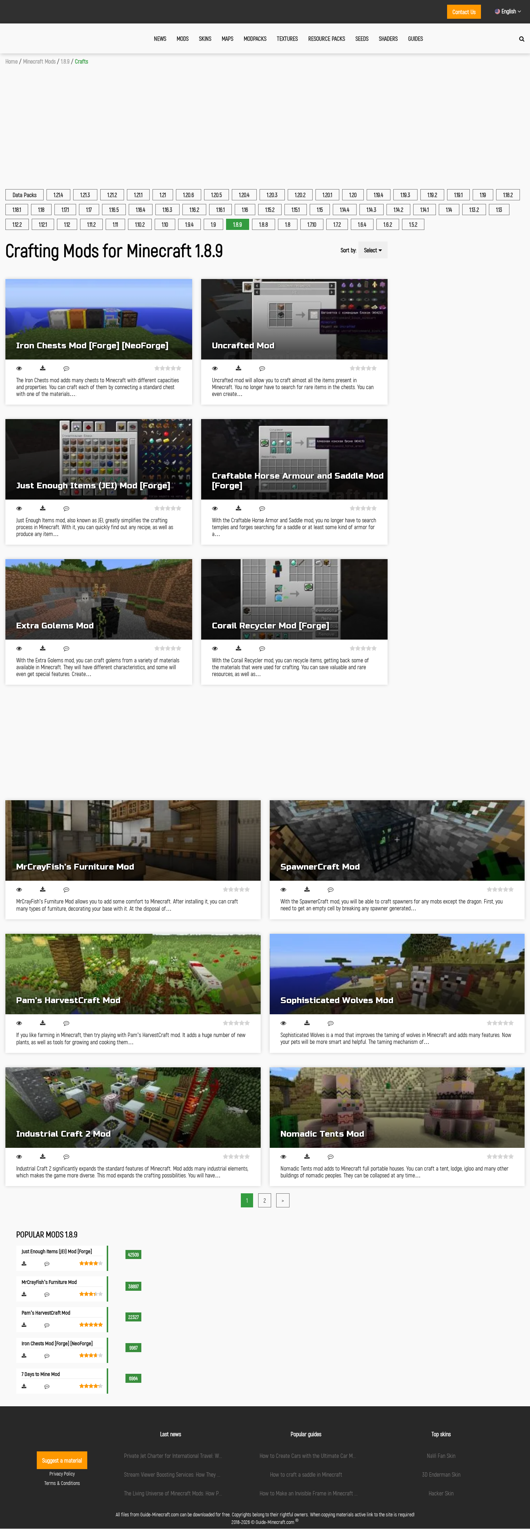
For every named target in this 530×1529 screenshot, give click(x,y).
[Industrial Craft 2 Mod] (133, 1107)
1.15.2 (269, 209)
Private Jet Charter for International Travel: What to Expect (185, 1455)
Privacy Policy (62, 1474)
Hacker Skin (441, 1493)
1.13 (499, 209)
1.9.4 (189, 224)
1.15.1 (296, 209)
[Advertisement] (265, 118)
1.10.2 (140, 224)
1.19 (483, 194)
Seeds (361, 38)
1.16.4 (140, 209)
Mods (183, 38)
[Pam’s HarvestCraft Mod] (133, 974)
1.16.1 (220, 209)
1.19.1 (458, 194)
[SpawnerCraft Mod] (397, 840)
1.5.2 (413, 224)
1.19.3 (405, 194)
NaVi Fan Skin (441, 1455)
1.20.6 (188, 194)
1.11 (115, 224)
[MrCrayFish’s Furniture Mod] (133, 840)
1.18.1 (17, 209)
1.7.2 (337, 224)
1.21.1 (138, 194)
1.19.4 (378, 194)
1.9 (213, 224)
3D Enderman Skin (441, 1474)
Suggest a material (62, 1460)
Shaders (388, 38)
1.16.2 (194, 209)
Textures (287, 38)
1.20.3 (272, 194)
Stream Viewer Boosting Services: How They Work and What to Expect (197, 1474)
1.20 (353, 194)
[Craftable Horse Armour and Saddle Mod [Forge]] (294, 459)
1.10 (165, 224)
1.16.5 (114, 209)
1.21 (163, 194)
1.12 (67, 224)
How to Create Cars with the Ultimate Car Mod (309, 1455)
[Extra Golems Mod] (98, 599)
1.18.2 (508, 194)
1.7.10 (312, 224)
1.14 (449, 209)
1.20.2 (300, 194)
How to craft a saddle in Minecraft (306, 1474)
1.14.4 (344, 209)
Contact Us (464, 11)
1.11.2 (91, 224)
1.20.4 (244, 194)
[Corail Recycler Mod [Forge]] (294, 599)
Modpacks (255, 38)
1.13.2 (474, 209)
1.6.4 (362, 224)
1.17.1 (65, 209)
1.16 (245, 209)
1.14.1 (424, 209)
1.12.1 (43, 224)
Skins (205, 38)
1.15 (320, 209)
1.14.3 (371, 209)
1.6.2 (388, 224)
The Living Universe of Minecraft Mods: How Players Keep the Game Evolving (203, 1493)
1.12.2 (17, 224)
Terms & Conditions (62, 1483)
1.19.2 (432, 194)
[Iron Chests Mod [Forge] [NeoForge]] (98, 319)
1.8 (287, 224)
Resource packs (326, 38)
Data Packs (24, 194)
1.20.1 (327, 194)
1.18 (41, 209)
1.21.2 (112, 194)
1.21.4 (58, 194)
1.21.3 (85, 194)
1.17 (89, 209)
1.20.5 (216, 194)
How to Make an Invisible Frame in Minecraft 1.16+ (311, 1493)
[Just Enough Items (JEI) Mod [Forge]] (98, 459)
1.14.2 (398, 209)
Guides (415, 38)
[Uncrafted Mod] (294, 319)
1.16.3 (167, 209)
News (160, 38)
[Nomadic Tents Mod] (397, 1107)
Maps (227, 38)
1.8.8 (263, 224)
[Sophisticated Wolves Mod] (397, 974)
